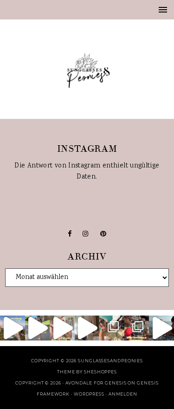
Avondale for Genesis (96, 382)
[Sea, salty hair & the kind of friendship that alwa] (161, 328)
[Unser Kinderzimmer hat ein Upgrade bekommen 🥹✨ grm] (87, 328)
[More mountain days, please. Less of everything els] (37, 328)
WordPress (89, 394)
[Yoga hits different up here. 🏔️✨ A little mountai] (12, 328)
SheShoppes (100, 371)
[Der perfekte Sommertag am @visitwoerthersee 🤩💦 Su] (111, 328)
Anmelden (123, 394)
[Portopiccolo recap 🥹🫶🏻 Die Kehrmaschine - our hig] (136, 328)
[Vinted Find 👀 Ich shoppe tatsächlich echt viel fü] (62, 328)
